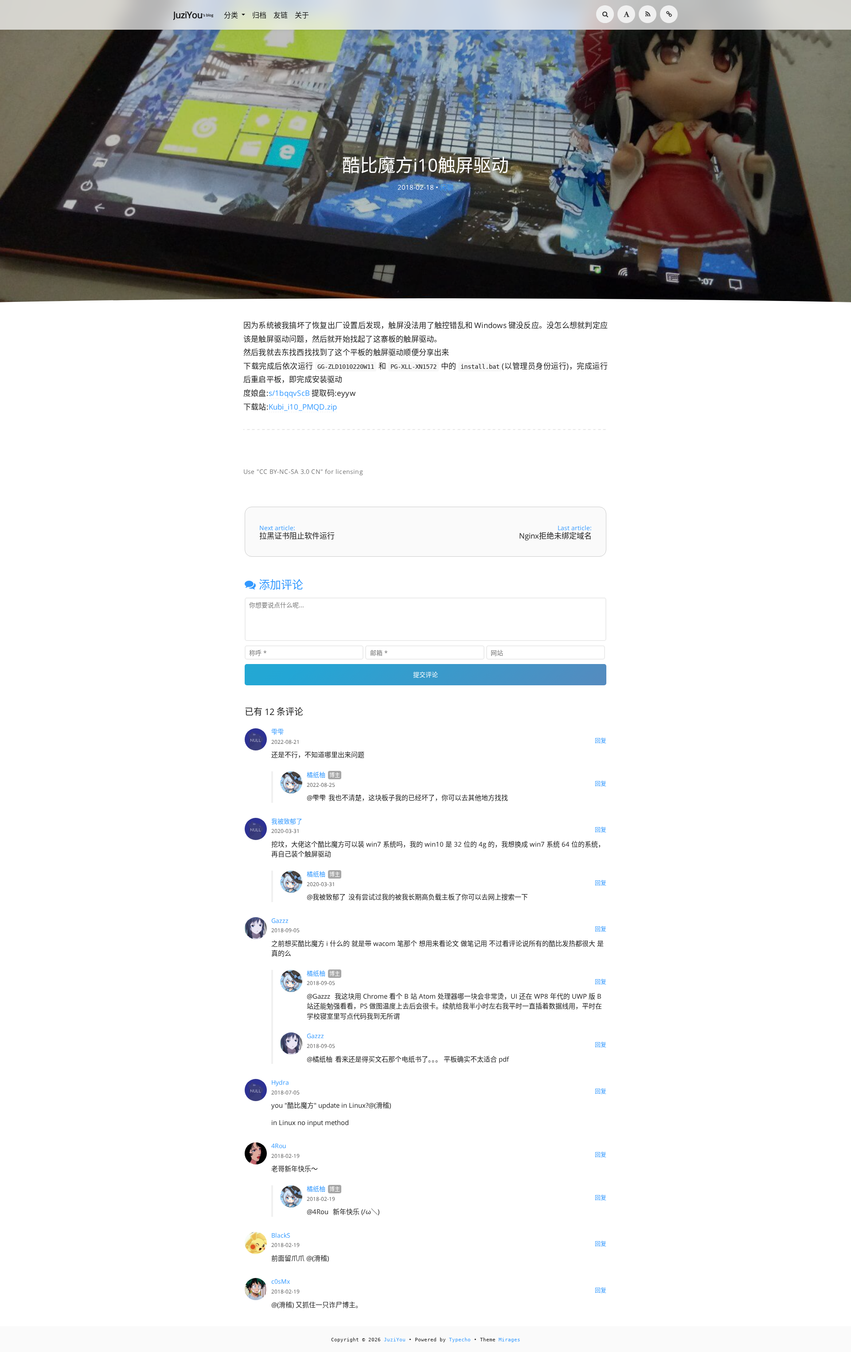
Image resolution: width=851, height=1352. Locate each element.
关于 (302, 15)
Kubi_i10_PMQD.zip (303, 407)
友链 (280, 15)
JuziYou (395, 1340)
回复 (600, 740)
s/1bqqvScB (289, 393)
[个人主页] (669, 14)
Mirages (509, 1340)
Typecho (460, 1340)
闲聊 (446, 187)
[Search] (605, 14)
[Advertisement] (425, 444)
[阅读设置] (626, 14)
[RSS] (647, 14)
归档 (259, 15)
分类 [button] (232, 15)
